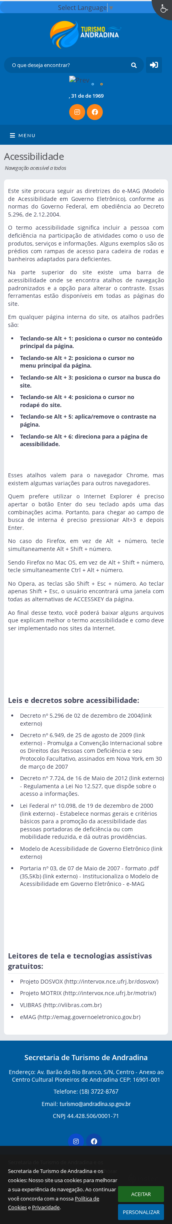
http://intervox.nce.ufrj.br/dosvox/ (111, 981)
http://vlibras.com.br (72, 1005)
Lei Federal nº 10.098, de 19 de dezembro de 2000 (86, 805)
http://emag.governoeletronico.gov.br (89, 1017)
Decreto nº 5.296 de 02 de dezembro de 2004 (80, 715)
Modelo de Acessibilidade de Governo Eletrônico (85, 848)
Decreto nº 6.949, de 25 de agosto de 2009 (76, 735)
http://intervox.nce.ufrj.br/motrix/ (109, 993)
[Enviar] (134, 65)
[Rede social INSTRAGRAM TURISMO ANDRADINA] (77, 1142)
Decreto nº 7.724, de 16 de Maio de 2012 (74, 778)
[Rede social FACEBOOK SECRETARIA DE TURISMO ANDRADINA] (95, 1142)
